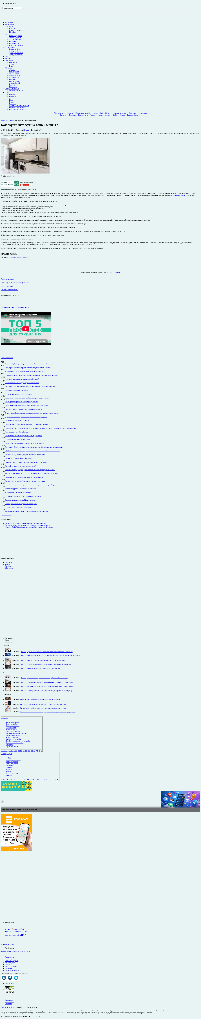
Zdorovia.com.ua (7, 1007)
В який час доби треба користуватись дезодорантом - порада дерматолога (31, 413)
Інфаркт (108, 115)
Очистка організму (16, 30)
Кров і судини (14, 81)
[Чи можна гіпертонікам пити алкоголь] (100, 799)
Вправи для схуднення (17, 62)
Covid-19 (137, 115)
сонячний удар (10, 935)
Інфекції (12, 79)
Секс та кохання (11, 966)
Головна (3, 120)
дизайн (13, 257)
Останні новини (7, 358)
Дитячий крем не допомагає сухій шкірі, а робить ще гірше (26, 462)
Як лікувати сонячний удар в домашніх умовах (22, 383)
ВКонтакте (9, 568)
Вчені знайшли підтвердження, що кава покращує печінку (40, 699)
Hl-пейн (8, 771)
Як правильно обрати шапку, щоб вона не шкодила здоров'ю (26, 511)
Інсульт (100, 115)
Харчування (9, 24)
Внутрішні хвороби (12, 726)
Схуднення (9, 60)
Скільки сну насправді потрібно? (17, 420)
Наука (11, 102)
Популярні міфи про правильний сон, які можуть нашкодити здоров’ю (30, 386)
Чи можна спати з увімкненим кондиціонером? (22, 379)
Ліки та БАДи (14, 73)
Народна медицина (12, 89)
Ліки (6, 56)
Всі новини (9, 22)
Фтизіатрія (9, 745)
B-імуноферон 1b (12, 762)
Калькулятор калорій (16, 109)
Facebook (8, 566)
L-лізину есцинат (12, 773)
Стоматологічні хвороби (14, 743)
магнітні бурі (19, 929)
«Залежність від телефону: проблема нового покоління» (25, 455)
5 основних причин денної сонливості (18, 458)
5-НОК (8, 758)
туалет (25, 931)
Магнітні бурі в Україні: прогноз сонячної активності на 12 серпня (29, 364)
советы (25, 257)
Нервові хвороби (12, 737)
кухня (8, 257)
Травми (12, 70)
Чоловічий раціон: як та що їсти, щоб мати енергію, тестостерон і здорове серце (33, 485)
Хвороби (8, 58)
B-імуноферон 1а (12, 764)
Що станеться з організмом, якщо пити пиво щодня (23, 409)
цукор (8, 929)
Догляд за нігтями (15, 51)
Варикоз (122, 115)
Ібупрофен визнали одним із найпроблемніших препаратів (26, 417)
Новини (12, 94)
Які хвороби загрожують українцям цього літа (21, 402)
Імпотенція (13, 87)
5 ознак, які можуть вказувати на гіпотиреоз (21, 504)
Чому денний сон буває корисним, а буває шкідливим (24, 371)
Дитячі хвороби (11, 724)
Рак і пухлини (14, 72)
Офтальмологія (14, 75)
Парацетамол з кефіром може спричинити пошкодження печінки (43, 708)
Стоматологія (14, 77)
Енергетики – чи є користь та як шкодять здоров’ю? (23, 496)
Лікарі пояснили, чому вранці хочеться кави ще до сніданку (26, 405)
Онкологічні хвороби (13, 739)
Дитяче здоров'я (15, 38)
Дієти (11, 26)
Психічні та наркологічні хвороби (18, 741)
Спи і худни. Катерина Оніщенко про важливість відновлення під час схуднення (33, 447)
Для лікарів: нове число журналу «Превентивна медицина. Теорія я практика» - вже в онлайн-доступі (41, 428)
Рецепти (12, 28)
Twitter (7, 564)
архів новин (6, 515)
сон (20, 934)
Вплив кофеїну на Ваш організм (16, 390)
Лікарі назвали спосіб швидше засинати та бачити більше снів (27, 424)
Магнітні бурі (98, 113)
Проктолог (17, 931)
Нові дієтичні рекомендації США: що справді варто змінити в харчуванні (31, 473)
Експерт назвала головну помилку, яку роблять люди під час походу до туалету (48, 712)
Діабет (115, 115)
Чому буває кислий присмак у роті (17, 439)
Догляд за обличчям (16, 53)
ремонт (19, 257)
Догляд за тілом (14, 49)
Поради (92, 115)
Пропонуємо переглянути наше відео (15, 307)
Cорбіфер (9, 767)
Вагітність (13, 41)
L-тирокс (9, 775)
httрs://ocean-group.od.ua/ (179, 195)
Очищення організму (118, 113)
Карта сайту (9, 1002)
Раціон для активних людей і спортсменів (20, 500)
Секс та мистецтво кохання (19, 106)
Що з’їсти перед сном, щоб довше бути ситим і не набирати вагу (43, 704)
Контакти (8, 1004)
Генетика (12, 104)
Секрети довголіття (16, 90)
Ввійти (3, 951)
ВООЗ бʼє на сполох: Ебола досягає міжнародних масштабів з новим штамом (32, 451)
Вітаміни (12, 32)
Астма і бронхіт (14, 83)
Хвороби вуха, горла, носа (15, 735)
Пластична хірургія (16, 45)
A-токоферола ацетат (13, 760)
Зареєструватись (13, 951)
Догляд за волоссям (16, 55)
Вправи (130, 115)
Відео (11, 100)
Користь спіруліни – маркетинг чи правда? (20, 489)
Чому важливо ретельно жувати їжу (18, 492)
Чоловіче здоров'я (15, 36)
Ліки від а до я (59, 113)
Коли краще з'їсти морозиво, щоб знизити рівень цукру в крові (27, 398)
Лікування (8, 68)
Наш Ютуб (9, 562)
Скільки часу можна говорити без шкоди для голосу (23, 436)
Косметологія (14, 43)
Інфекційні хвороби (13, 731)
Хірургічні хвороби (12, 746)
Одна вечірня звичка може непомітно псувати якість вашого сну (28, 525)
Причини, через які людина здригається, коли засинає (24, 477)
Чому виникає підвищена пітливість (18, 507)
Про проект (9, 1000)
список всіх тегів (8, 944)
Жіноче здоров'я (15, 39)
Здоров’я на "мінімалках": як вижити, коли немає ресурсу (25, 481)
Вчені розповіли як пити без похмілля (18, 394)
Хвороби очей (11, 728)
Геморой (12, 85)
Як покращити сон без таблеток (16, 432)
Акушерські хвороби (13, 722)
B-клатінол (9, 765)
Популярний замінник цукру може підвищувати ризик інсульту (27, 368)
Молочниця (143, 113)
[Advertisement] (7, 542)
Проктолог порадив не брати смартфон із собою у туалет (25, 523)
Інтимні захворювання (17, 107)
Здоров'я (8, 34)
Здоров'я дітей (10, 963)
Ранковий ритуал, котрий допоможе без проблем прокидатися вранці (30, 470)
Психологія (13, 96)
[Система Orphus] (114, 272)
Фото (11, 98)
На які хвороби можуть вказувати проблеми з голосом (24, 443)
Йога (11, 66)
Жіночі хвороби (11, 729)
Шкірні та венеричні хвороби (16, 733)
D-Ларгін (9, 769)
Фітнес (11, 64)
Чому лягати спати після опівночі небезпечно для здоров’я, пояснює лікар (31, 375)
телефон (8, 931)
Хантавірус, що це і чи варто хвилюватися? (20, 466)
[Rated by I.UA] (9, 989)
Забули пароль (25, 951)
